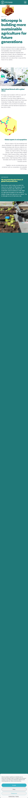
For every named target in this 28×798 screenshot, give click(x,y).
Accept (14, 785)
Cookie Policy (12, 796)
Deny (14, 789)
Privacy (17, 796)
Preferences (14, 793)
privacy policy (18, 781)
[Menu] (25, 2)
